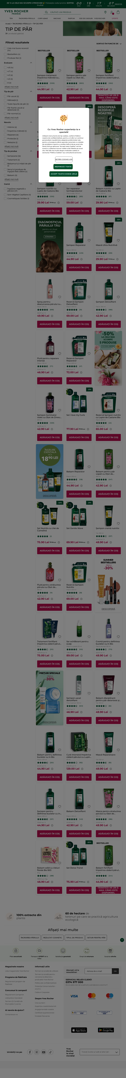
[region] (64, 145)
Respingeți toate (63, 167)
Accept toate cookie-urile (64, 174)
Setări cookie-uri (63, 159)
